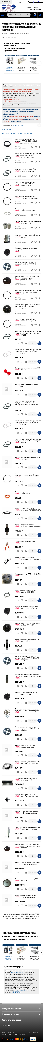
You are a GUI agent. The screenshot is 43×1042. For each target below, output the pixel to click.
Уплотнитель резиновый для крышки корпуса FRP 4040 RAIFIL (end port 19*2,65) (28, 333)
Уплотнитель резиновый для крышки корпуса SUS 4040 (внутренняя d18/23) (28, 351)
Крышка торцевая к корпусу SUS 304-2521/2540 (26, 693)
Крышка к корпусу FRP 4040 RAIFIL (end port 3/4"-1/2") (27, 624)
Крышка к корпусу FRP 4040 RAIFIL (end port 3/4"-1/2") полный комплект (27, 306)
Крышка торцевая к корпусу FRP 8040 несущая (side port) (26, 812)
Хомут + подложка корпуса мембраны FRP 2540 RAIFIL (28, 509)
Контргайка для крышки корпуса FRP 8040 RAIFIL (26, 492)
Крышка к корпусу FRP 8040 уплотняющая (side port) (26, 795)
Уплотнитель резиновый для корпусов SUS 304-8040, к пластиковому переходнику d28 (26, 403)
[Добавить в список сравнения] (39, 147)
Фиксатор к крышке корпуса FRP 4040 (26, 385)
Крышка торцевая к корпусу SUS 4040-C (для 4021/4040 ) (26, 607)
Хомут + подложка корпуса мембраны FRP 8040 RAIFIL (28, 558)
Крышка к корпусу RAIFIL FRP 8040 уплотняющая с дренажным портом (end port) (28, 846)
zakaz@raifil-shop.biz (23, 990)
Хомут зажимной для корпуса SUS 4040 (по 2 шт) (27, 640)
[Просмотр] (32, 147)
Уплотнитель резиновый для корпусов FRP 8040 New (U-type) (27, 475)
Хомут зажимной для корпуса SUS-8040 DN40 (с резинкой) (27, 762)
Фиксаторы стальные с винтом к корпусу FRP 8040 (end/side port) (27, 710)
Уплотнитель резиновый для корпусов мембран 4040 (26, 197)
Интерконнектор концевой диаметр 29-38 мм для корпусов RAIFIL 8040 (28, 676)
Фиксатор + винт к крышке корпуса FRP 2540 (27, 458)
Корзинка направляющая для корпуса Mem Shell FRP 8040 (25, 263)
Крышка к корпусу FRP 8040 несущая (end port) (25, 746)
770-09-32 (33, 7)
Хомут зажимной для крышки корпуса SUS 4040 (25, 591)
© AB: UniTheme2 (19, 1034)
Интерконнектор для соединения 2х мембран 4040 (28, 222)
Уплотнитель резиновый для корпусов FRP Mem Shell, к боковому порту (25, 184)
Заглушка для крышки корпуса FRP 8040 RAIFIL (27, 369)
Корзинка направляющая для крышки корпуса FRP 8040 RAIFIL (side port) (27, 658)
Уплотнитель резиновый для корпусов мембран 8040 (26, 320)
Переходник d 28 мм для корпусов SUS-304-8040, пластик (27, 828)
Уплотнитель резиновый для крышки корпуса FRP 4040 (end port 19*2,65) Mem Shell (28, 155)
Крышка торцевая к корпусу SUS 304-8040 (26, 880)
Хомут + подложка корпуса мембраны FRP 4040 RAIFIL (28, 525)
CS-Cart (35, 1033)
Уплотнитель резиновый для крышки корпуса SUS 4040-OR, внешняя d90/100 (28, 422)
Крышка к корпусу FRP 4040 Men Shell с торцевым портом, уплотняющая (27, 278)
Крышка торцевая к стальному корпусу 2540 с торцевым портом (27, 249)
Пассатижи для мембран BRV (25, 541)
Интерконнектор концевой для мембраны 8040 (26, 779)
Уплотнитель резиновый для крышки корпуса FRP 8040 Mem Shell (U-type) (28, 292)
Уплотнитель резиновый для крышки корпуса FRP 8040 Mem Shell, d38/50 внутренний (28, 169)
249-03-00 (34, 9)
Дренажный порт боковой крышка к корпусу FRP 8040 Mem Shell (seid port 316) (27, 235)
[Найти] (28, 15)
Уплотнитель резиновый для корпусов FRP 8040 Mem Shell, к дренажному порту (26, 141)
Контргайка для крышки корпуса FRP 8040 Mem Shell (26, 210)
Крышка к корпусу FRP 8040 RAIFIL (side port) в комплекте (27, 863)
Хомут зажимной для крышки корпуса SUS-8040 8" (25, 896)
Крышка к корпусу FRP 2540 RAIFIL (27, 574)
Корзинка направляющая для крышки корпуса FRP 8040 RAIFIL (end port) (27, 728)
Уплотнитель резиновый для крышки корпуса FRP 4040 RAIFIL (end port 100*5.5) (28, 440)
